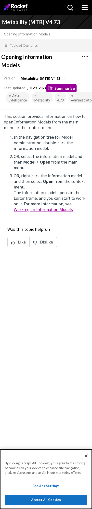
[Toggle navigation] (85, 7)
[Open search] (70, 7)
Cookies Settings (46, 486)
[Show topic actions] (85, 56)
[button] (46, 45)
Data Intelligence (18, 97)
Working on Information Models (43, 209)
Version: (10, 78)
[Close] (86, 456)
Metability (42, 100)
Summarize (64, 88)
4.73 (60, 100)
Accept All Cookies (46, 500)
